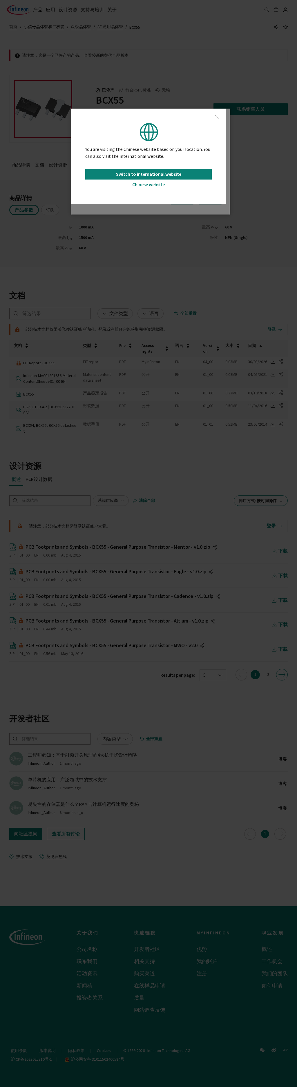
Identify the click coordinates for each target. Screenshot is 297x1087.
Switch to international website (148, 174)
